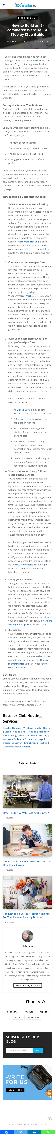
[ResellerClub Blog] (28, 4)
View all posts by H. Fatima (27, 985)
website (43, 1012)
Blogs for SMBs (27, 17)
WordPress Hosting (28, 241)
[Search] (49, 5)
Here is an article (38, 249)
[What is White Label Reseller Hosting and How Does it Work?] (27, 840)
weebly (18, 1017)
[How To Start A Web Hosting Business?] (27, 791)
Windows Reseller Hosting (37, 727)
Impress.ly (13, 292)
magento (29, 1012)
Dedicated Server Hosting (33, 735)
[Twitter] (33, 1001)
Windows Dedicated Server (17, 739)
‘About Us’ (22, 409)
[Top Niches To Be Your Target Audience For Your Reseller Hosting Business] (27, 892)
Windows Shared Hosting (16, 746)
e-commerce (12, 1012)
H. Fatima (14, 42)
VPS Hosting (29, 731)
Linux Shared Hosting (35, 742)
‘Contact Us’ (22, 419)
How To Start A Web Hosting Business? (26, 812)
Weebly (29, 295)
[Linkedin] (38, 1001)
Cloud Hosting (12, 731)
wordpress (33, 1017)
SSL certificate (35, 523)
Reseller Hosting (12, 727)
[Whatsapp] (43, 1001)
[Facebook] (27, 1001)
